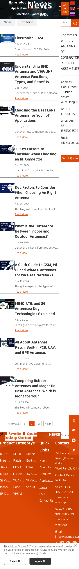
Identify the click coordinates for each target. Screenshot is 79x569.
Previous (13, 423)
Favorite (14, 434)
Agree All (40, 561)
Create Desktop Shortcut (21, 436)
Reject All (15, 561)
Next (48, 423)
